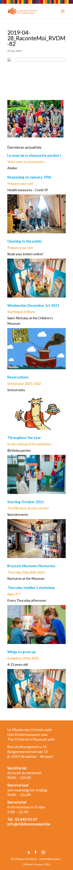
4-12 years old (17, 664)
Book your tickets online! (25, 254)
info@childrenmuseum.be (28, 824)
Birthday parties (19, 450)
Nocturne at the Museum (25, 578)
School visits (16, 390)
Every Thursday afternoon (26, 600)
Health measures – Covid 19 (27, 190)
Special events (17, 514)
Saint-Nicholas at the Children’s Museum (30, 320)
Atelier (12, 168)
